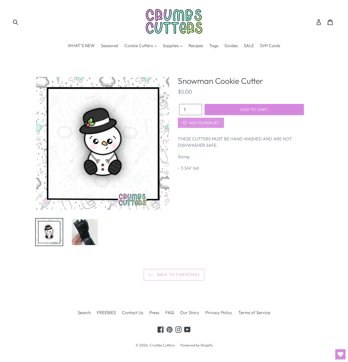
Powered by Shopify (197, 345)
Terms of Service (254, 312)
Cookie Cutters (139, 45)
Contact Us (132, 312)
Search (84, 312)
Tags (213, 45)
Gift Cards (270, 45)
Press (154, 312)
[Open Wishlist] (340, 354)
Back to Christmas (178, 274)
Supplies (171, 45)
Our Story (189, 312)
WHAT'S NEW (81, 45)
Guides (231, 45)
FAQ (169, 312)
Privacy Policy (218, 312)
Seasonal (109, 45)
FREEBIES (106, 312)
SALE (249, 45)
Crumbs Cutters (162, 345)
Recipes (196, 45)
